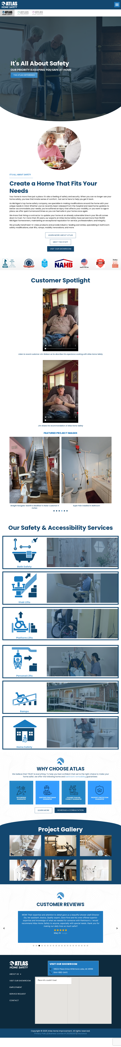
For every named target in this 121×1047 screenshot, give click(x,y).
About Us (14, 974)
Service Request (17, 993)
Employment (15, 987)
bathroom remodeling (75, 776)
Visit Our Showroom (20, 980)
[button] (117, 4)
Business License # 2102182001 (62, 1033)
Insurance (82, 1033)
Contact (14, 1000)
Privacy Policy (40, 1033)
